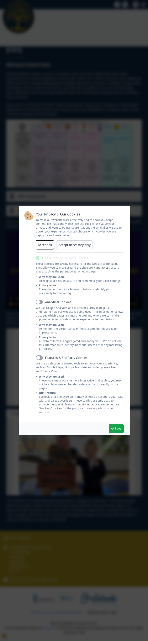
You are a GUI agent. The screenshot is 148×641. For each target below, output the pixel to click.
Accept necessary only (74, 245)
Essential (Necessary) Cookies (66, 258)
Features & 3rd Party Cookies (66, 358)
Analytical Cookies (58, 302)
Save (118, 428)
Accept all (45, 245)
